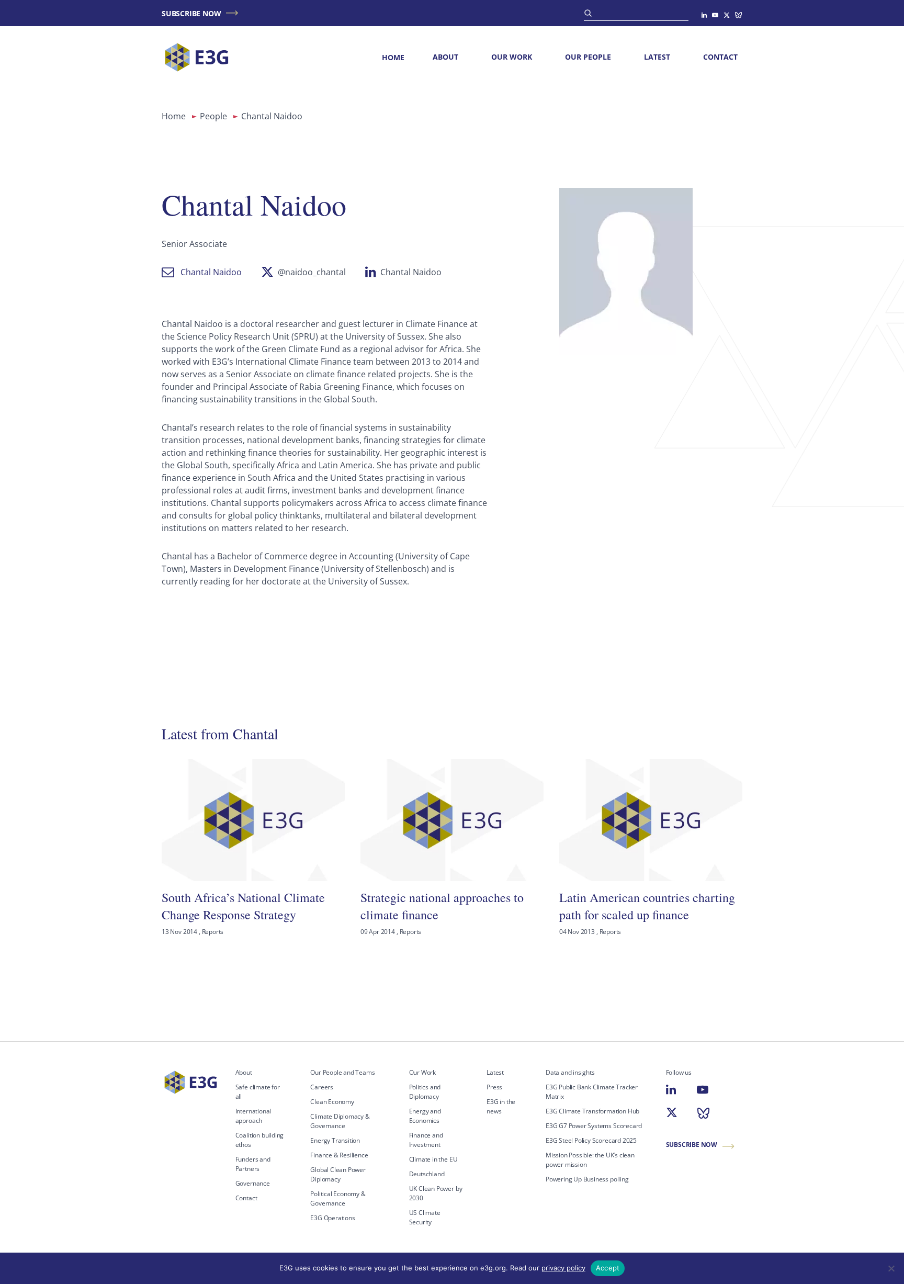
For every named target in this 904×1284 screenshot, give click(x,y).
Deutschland (427, 1173)
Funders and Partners (252, 1164)
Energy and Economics (425, 1116)
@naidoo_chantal (312, 272)
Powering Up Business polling (587, 1179)
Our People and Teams (342, 1072)
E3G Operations (332, 1217)
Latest (657, 57)
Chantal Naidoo (211, 272)
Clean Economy (332, 1101)
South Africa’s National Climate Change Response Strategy (243, 905)
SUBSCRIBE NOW (191, 13)
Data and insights (570, 1072)
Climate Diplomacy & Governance (339, 1121)
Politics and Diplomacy (425, 1092)
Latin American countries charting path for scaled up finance (647, 905)
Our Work (511, 57)
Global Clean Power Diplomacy (338, 1174)
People (213, 116)
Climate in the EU (433, 1159)
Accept (608, 1268)
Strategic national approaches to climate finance (442, 905)
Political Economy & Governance (337, 1198)
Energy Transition (335, 1140)
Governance (252, 1183)
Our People (588, 57)
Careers (321, 1087)
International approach (253, 1116)
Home (393, 57)
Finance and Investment (426, 1140)
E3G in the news (501, 1106)
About (445, 57)
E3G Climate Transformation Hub (592, 1111)
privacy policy (563, 1268)
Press (494, 1087)
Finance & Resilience (339, 1155)
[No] (891, 1268)
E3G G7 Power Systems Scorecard (594, 1125)
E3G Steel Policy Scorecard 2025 (591, 1140)
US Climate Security (424, 1217)
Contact (720, 57)
